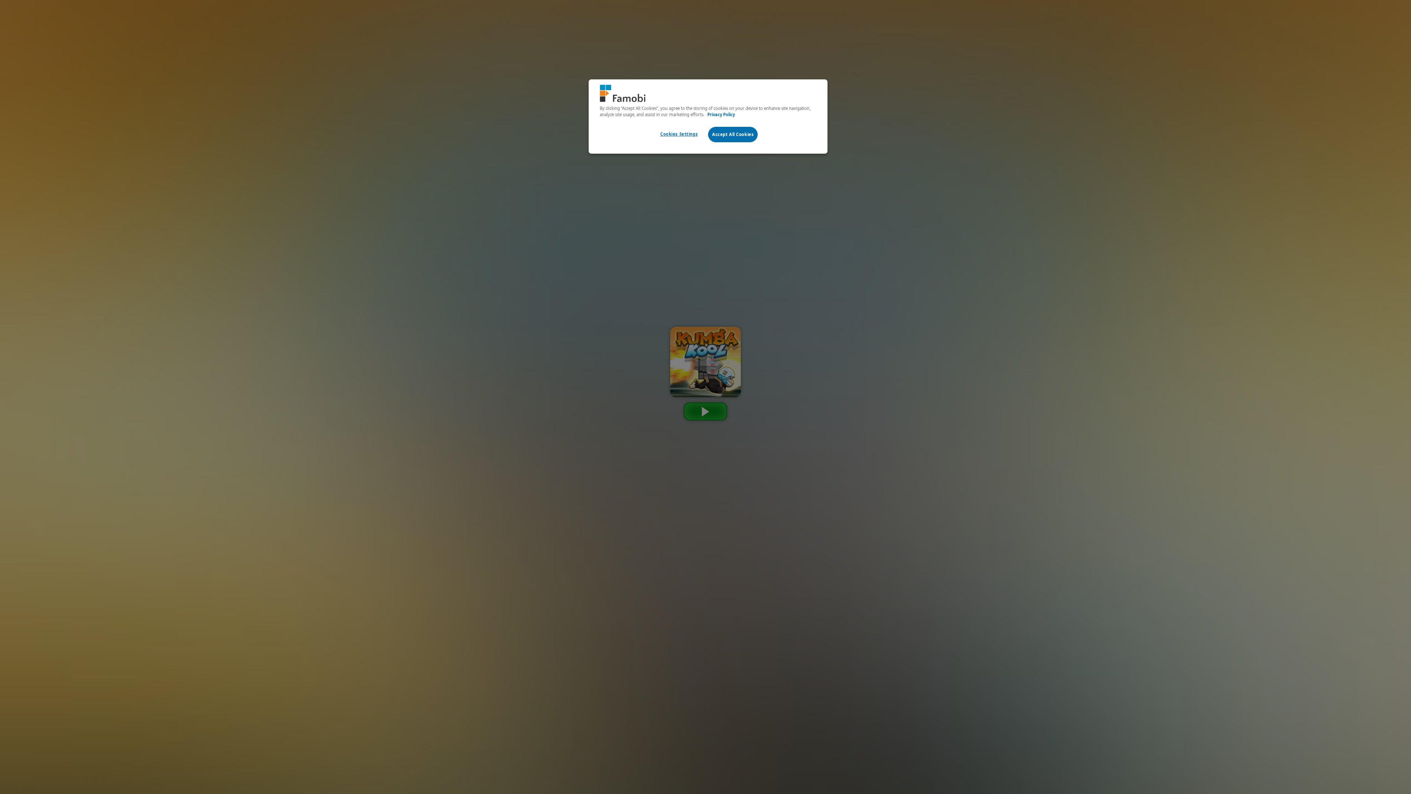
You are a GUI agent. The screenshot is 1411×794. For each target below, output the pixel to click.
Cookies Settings (679, 134)
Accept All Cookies (733, 134)
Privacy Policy (721, 114)
